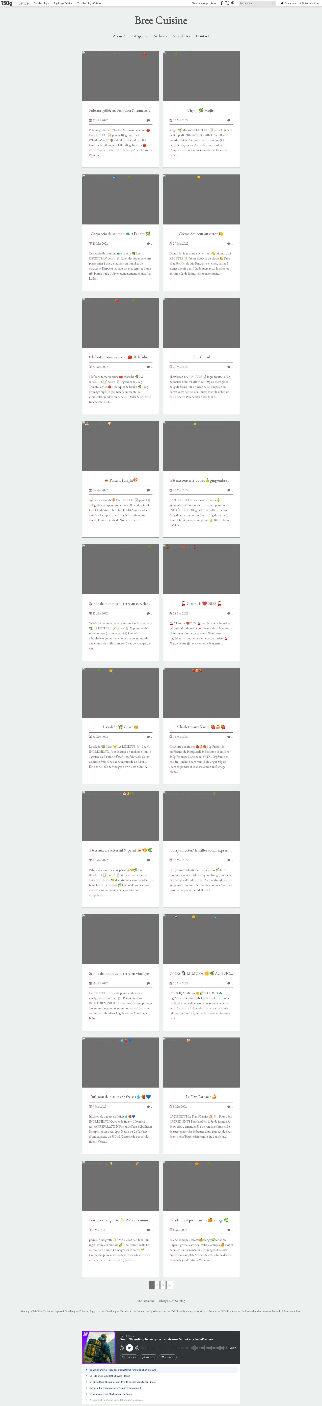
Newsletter (181, 36)
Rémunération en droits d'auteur (199, 1311)
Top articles (126, 1311)
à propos (169, 1357)
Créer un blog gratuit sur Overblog (97, 1311)
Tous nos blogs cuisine (204, 3)
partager (150, 1357)
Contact (202, 36)
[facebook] (222, 3)
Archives (160, 36)
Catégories (139, 36)
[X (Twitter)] (227, 3)
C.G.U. (174, 1311)
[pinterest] (233, 3)
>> (170, 1285)
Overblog (179, 1301)
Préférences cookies (289, 1311)
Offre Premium (229, 1311)
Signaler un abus (158, 1311)
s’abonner (131, 1357)
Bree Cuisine (161, 20)
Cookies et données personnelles (258, 1311)
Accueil (119, 36)
